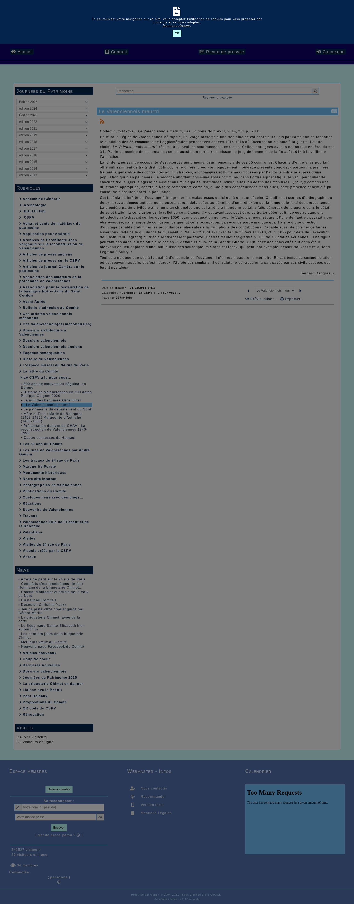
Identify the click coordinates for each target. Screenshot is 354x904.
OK (177, 33)
